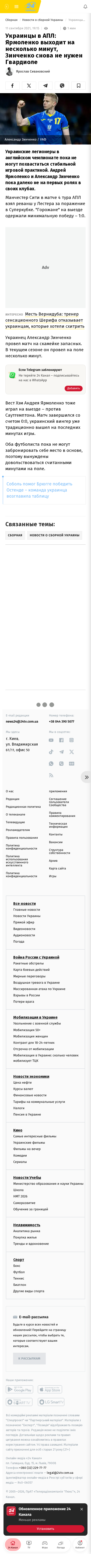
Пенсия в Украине (27, 1114)
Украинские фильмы (29, 1143)
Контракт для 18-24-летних (34, 1043)
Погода (18, 942)
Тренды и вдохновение (31, 1244)
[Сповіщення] (85, 6)
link (51, 740)
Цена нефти (22, 1083)
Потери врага (23, 1002)
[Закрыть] (81, 1509)
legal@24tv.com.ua (60, 1473)
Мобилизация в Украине (35, 1017)
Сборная (11, 20)
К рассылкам (29, 1358)
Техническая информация (58, 825)
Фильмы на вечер (27, 1149)
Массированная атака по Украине (39, 989)
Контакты (56, 834)
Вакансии (56, 842)
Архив (53, 860)
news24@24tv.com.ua (22, 722)
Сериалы (20, 1162)
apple (51, 1390)
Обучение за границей (30, 1209)
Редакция (12, 799)
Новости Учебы (27, 1177)
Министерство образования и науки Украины (48, 1184)
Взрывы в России (26, 995)
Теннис (18, 1278)
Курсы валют (23, 1089)
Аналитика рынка (26, 1231)
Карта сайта (57, 868)
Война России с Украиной (36, 957)
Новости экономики (31, 1076)
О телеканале (15, 814)
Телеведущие (15, 822)
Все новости (24, 903)
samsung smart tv (51, 1402)
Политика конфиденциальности (21, 847)
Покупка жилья (25, 1238)
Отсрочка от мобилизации (33, 1049)
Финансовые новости (29, 1095)
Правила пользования (22, 837)
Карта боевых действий (31, 970)
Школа (18, 1190)
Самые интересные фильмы (34, 1136)
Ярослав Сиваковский (33, 71)
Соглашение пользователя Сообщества (59, 802)
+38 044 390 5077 (61, 722)
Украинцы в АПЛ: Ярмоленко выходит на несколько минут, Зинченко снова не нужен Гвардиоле (77, 20)
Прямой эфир (23, 923)
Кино (17, 1130)
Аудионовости (24, 935)
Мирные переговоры (29, 976)
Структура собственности (59, 852)
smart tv (19, 1402)
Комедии (20, 1156)
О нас (10, 791)
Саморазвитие (24, 1203)
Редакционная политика (23, 806)
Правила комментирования (62, 814)
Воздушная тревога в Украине (36, 983)
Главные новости (26, 910)
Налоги (18, 1108)
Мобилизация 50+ (26, 1030)
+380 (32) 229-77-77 (32, 1468)
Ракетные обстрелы (28, 963)
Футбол (19, 1272)
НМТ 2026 (20, 1197)
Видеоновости (24, 929)
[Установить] (45, 1519)
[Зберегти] (78, 85)
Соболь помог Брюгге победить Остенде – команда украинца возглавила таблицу (39, 490)
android (19, 1390)
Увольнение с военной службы (37, 1024)
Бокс (16, 1266)
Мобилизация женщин (30, 1036)
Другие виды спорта (28, 1291)
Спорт (18, 1259)
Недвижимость (26, 1225)
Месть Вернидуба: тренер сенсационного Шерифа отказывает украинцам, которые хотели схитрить (44, 320)
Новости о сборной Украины (43, 20)
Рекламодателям (18, 830)
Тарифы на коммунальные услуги (39, 1102)
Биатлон (19, 1285)
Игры (52, 876)
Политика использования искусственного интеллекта (17, 861)
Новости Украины (27, 916)
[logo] (30, 6)
